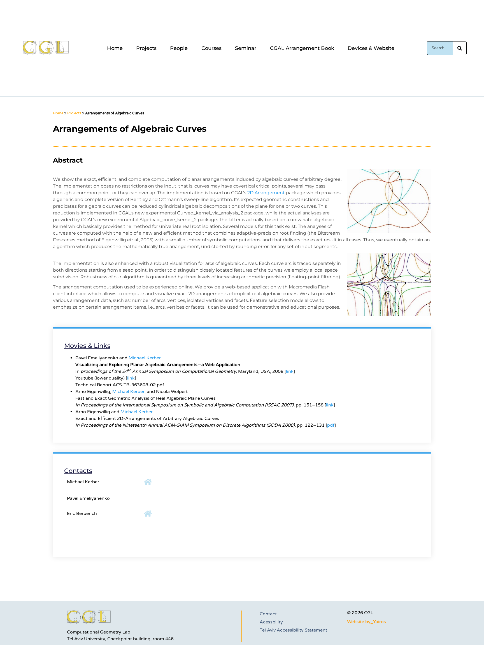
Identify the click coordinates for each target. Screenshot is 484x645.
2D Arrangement (266, 192)
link (290, 371)
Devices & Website (371, 48)
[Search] (459, 48)
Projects (146, 48)
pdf (330, 425)
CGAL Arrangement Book (302, 48)
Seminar (245, 48)
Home (115, 48)
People (179, 48)
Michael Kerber (145, 358)
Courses (211, 48)
